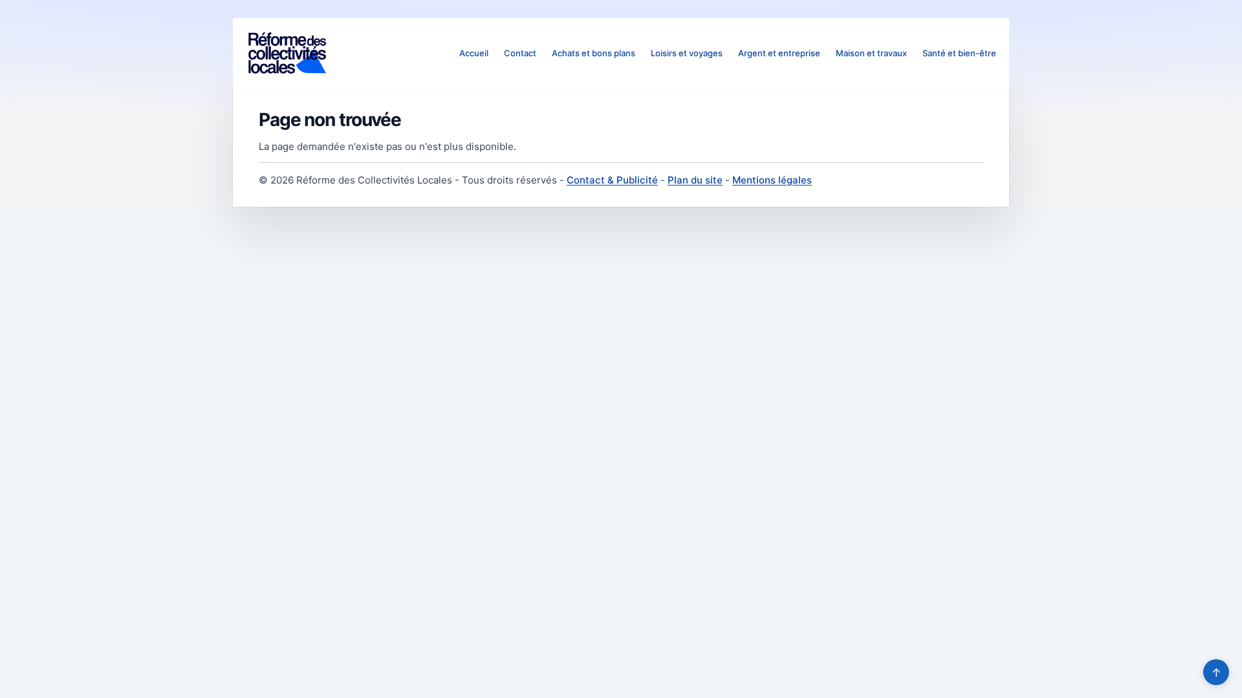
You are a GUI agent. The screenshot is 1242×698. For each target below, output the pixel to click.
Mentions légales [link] (772, 180)
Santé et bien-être (959, 53)
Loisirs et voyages (687, 53)
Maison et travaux (871, 53)
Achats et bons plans (593, 53)
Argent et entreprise (779, 53)
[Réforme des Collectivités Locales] (287, 53)
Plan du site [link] (695, 180)
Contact (520, 53)
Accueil (473, 53)
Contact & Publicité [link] (612, 180)
